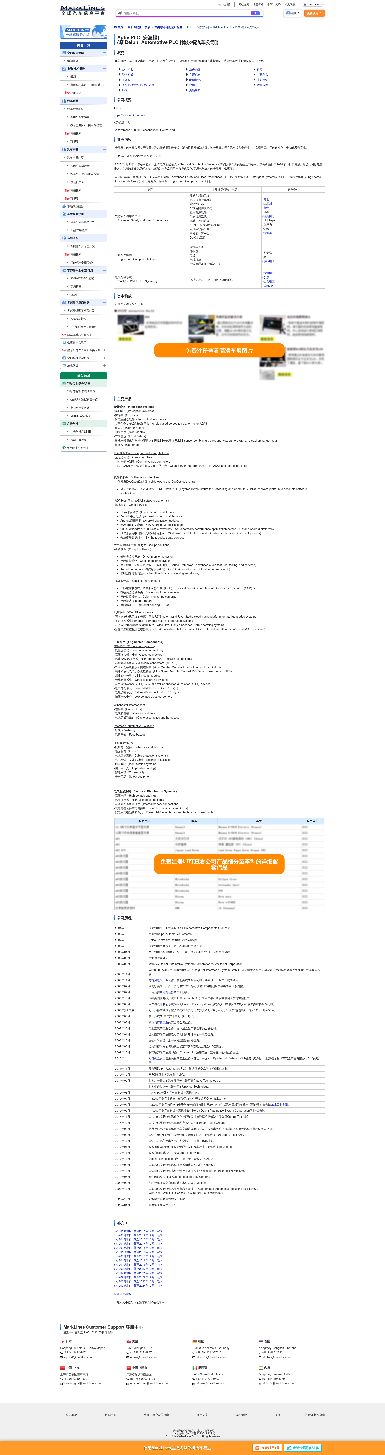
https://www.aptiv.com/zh (129, 115)
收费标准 (258, 4)
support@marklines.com (78, 1357)
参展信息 (195, 74)
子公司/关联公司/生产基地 (138, 85)
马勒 (172, 1092)
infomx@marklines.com (210, 1383)
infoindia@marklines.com (278, 1383)
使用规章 (202, 1414)
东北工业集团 (279, 1104)
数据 (192, 85)
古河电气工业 (159, 980)
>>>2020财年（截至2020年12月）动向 (138, 1269)
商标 (277, 1414)
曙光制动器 (167, 992)
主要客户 (127, 80)
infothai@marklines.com (277, 1357)
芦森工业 (162, 1022)
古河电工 (269, 273)
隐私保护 (241, 1414)
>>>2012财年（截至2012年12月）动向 (138, 1235)
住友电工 (269, 281)
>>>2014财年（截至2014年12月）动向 (138, 1243)
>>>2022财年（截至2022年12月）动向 (138, 1277)
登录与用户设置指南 (156, 1414)
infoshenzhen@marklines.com (149, 1383)
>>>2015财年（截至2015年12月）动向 (138, 1248)
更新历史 (195, 90)
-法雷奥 (267, 233)
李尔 (266, 277)
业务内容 (195, 69)
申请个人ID (274, 4)
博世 (266, 199)
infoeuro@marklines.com (211, 1357)
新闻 (259, 69)
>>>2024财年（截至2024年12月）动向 (138, 1285)
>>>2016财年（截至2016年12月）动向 (138, 1252)
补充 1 (126, 90)
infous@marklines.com (144, 1357)
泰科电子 (269, 261)
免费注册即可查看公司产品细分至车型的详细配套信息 (219, 864)
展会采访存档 (122, 1294)
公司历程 (262, 85)
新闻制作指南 (316, 1414)
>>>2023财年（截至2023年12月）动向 (138, 1281)
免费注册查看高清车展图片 (219, 350)
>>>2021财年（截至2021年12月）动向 (138, 1273)
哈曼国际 (269, 216)
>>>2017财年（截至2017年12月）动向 (138, 1256)
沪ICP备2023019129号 (200, 1433)
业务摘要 (262, 80)
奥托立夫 (157, 1058)
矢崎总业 (269, 285)
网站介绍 (244, 4)
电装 (266, 208)
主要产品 (262, 74)
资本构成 (127, 74)
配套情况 (195, 80)
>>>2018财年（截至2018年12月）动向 (138, 1260)
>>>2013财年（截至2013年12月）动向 (138, 1239)
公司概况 (71, 1414)
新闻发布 (110, 1414)
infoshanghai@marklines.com (82, 1383)
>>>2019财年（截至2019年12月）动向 (138, 1264)
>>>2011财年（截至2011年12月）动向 (138, 1231)
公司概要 (127, 69)
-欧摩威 (267, 203)
